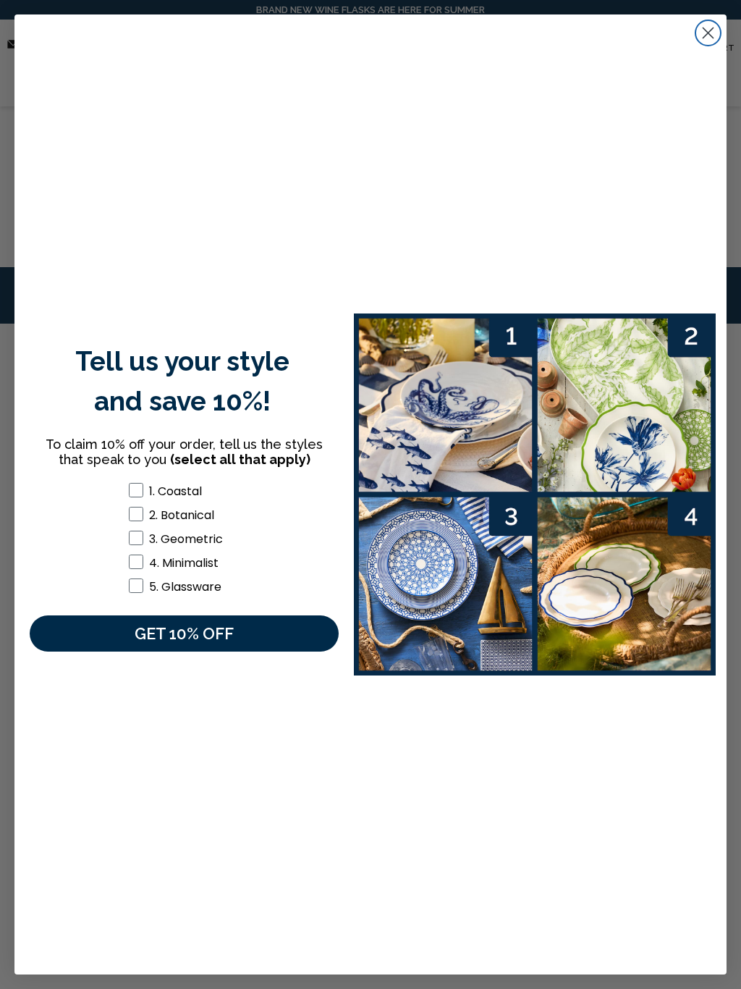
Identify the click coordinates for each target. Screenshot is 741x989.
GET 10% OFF (184, 633)
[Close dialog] (708, 33)
